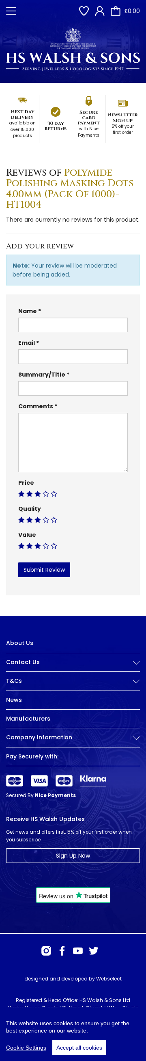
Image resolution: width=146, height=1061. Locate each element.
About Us (19, 643)
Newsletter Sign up (122, 117)
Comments (35, 406)
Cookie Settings (26, 1047)
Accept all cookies (79, 1047)
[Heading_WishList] (84, 11)
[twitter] (94, 951)
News (14, 700)
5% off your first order (123, 129)
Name (27, 311)
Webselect (109, 978)
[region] (73, 1034)
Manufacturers (28, 719)
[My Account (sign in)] (100, 11)
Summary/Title (41, 374)
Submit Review (44, 570)
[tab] (73, 668)
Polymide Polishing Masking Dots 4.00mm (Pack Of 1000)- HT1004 (69, 188)
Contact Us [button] (23, 662)
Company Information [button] (39, 737)
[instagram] (46, 951)
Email (26, 343)
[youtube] (78, 951)
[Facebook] (62, 951)
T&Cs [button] (14, 681)
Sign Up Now (73, 856)
